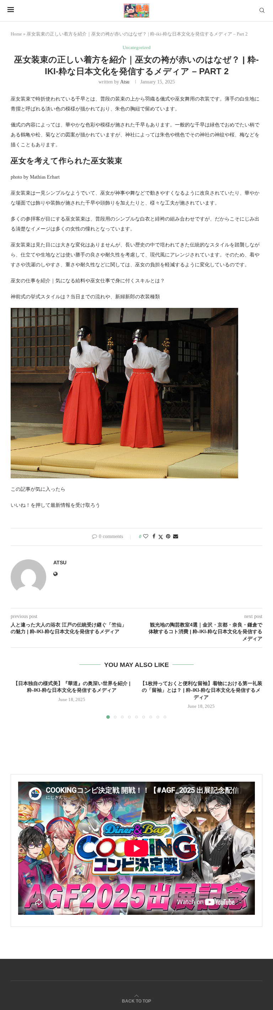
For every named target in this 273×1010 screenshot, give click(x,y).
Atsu (124, 82)
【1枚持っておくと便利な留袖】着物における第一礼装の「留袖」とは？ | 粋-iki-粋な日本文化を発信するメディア (201, 690)
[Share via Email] (175, 536)
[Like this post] (145, 536)
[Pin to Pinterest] (168, 536)
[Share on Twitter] (160, 537)
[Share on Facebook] (153, 536)
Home (16, 34)
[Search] (262, 10)
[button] (20, 699)
